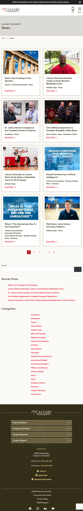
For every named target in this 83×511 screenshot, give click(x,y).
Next (54, 252)
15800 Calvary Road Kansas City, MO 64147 (41, 454)
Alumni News (36, 326)
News (33, 379)
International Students (40, 364)
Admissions (35, 319)
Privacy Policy (42, 499)
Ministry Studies (37, 371)
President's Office (38, 383)
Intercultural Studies (39, 360)
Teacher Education (38, 390)
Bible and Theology (38, 334)
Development (36, 349)
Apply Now (42, 475)
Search (4, 265)
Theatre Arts (36, 394)
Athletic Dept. (36, 330)
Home (4, 38)
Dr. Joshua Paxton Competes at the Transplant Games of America (33, 293)
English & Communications (41, 356)
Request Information (43, 480)
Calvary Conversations (40, 341)
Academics (35, 315)
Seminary (34, 387)
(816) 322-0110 (46, 461)
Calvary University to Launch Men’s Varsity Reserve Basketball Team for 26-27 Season (41, 300)
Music (33, 375)
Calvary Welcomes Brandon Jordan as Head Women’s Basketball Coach (35, 289)
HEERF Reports (42, 503)
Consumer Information (42, 495)
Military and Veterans (39, 368)
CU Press (34, 345)
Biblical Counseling (38, 337)
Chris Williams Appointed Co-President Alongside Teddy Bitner (32, 296)
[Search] (77, 269)
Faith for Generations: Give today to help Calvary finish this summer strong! (40, 2)
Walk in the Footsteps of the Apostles (22, 285)
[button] (79, 10)
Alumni (34, 322)
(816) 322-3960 (46, 466)
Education (35, 353)
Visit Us (43, 471)
